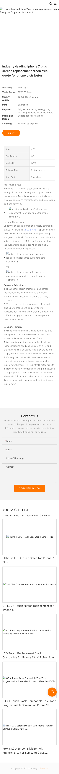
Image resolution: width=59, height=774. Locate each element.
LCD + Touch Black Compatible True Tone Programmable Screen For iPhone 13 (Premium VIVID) (29, 703)
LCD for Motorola (30, 515)
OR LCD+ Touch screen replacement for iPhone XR (28, 607)
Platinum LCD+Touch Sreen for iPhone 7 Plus (28, 560)
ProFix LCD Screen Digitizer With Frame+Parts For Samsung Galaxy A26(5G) (24, 751)
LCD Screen (31, 229)
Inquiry (11, 133)
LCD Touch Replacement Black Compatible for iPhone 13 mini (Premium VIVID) (28, 655)
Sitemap (43, 768)
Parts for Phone (11, 515)
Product (46, 515)
